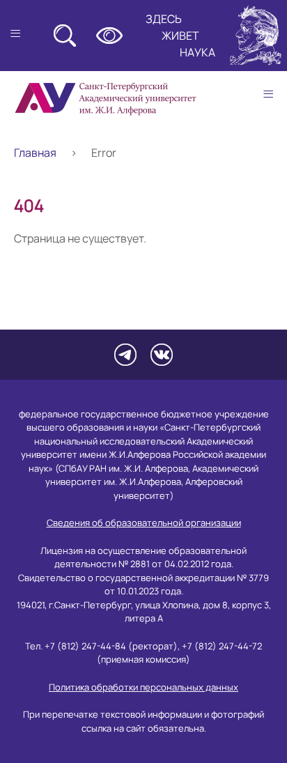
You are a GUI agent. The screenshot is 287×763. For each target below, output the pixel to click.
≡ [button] (268, 94)
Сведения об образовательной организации (144, 522)
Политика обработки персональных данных (143, 687)
